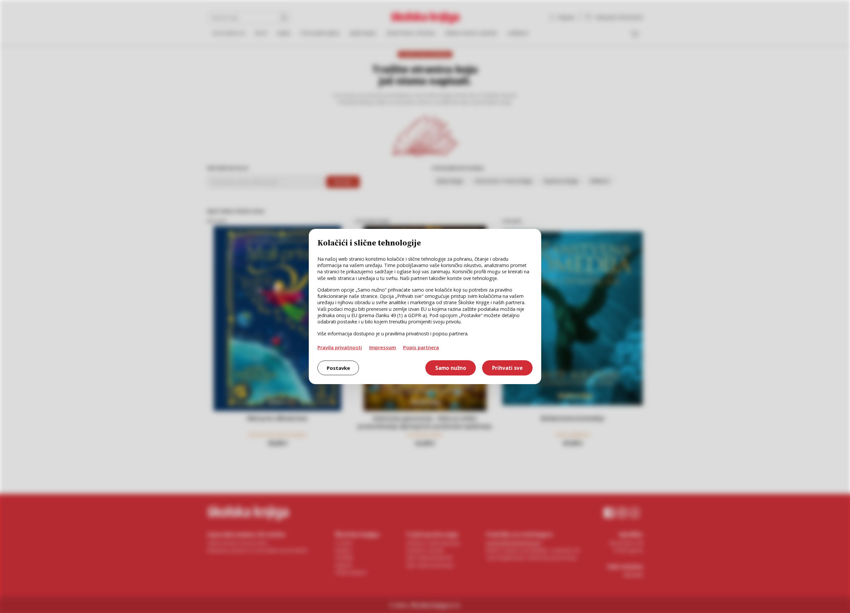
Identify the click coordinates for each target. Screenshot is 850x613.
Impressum (382, 347)
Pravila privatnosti (339, 347)
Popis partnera (421, 347)
